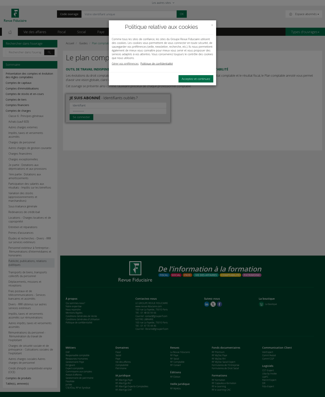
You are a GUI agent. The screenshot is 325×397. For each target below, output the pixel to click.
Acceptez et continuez (196, 79)
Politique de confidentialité (156, 63)
